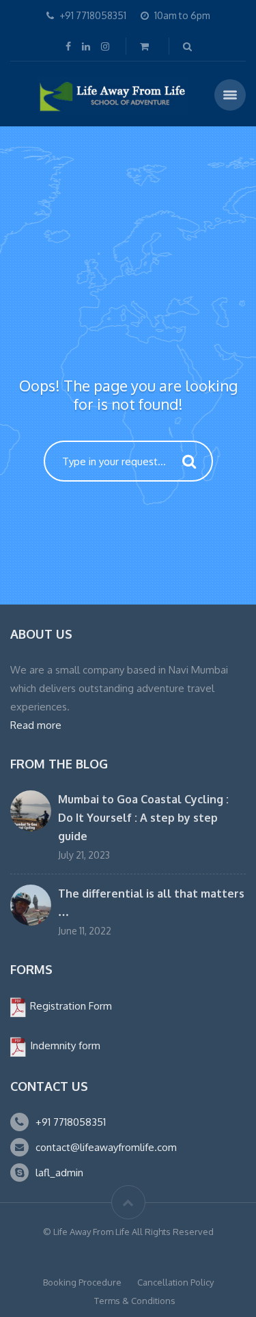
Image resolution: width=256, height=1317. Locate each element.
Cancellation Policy (175, 1282)
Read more (35, 725)
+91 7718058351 (70, 1121)
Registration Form (69, 1005)
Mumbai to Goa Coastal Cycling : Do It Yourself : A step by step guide (143, 817)
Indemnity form (63, 1045)
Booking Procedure (82, 1282)
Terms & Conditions (134, 1300)
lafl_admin (59, 1172)
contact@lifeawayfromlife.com (106, 1147)
